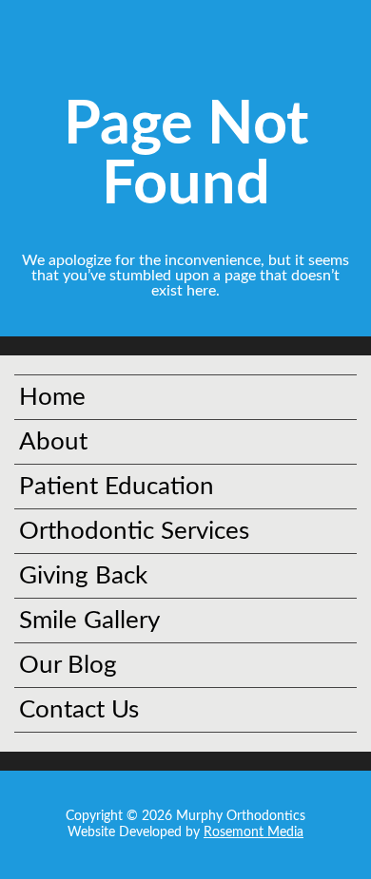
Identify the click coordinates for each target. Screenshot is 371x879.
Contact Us (79, 709)
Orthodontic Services (134, 531)
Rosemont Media (253, 832)
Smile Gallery (89, 620)
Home (52, 397)
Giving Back (83, 576)
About (53, 442)
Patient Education (116, 486)
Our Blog (68, 665)
